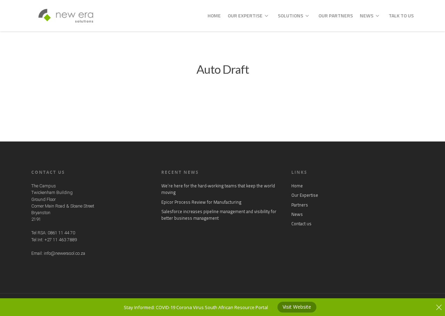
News (366, 15)
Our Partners (335, 15)
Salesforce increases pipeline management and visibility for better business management (218, 214)
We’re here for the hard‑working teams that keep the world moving (218, 189)
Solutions (290, 15)
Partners (299, 205)
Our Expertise (245, 15)
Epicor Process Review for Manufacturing (201, 202)
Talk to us (401, 15)
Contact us (301, 223)
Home (214, 15)
